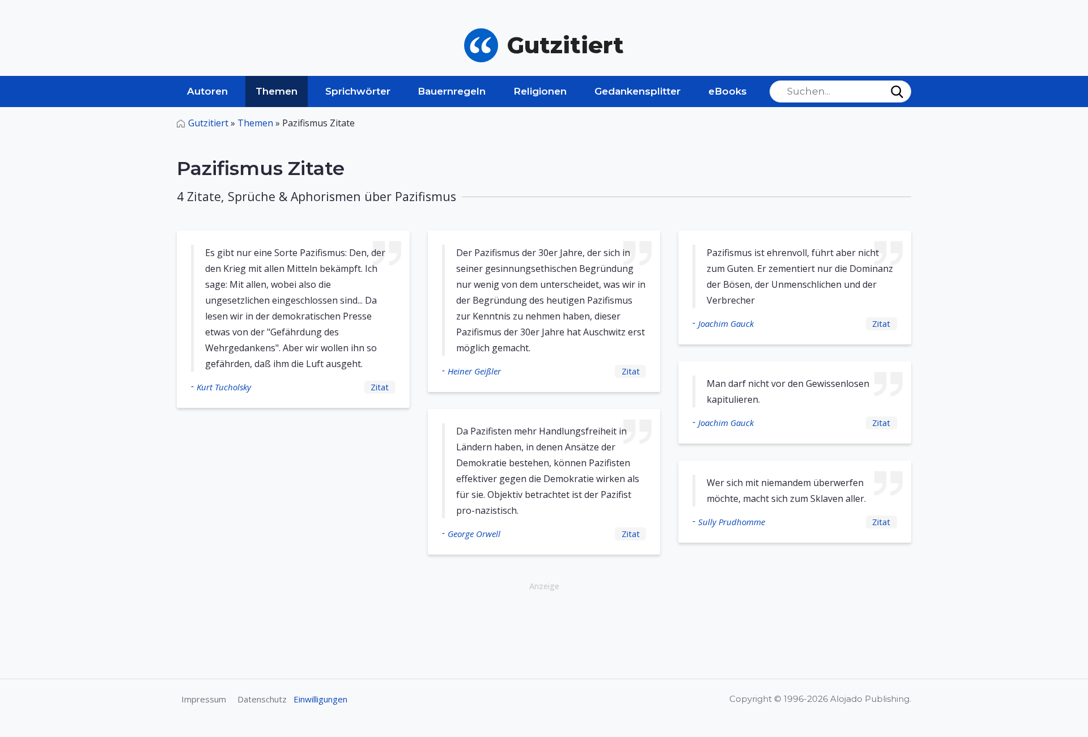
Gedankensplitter (637, 91)
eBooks (727, 91)
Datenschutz (262, 699)
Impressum (203, 699)
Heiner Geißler (474, 371)
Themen (277, 91)
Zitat (380, 387)
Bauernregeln (452, 91)
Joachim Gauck (726, 323)
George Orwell (474, 533)
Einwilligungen (320, 699)
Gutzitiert (208, 123)
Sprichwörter (357, 91)
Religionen (540, 91)
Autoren (207, 91)
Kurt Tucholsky (224, 387)
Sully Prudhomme (731, 521)
